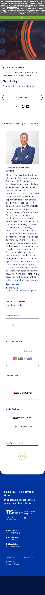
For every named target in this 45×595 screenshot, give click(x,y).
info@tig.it (9, 518)
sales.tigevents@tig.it (15, 305)
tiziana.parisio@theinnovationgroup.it (21, 291)
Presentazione (11, 123)
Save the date (22, 98)
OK (22, 17)
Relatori (35, 123)
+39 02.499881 (11, 520)
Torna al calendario (15, 67)
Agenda (24, 123)
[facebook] (23, 106)
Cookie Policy (12, 7)
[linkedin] (27, 106)
